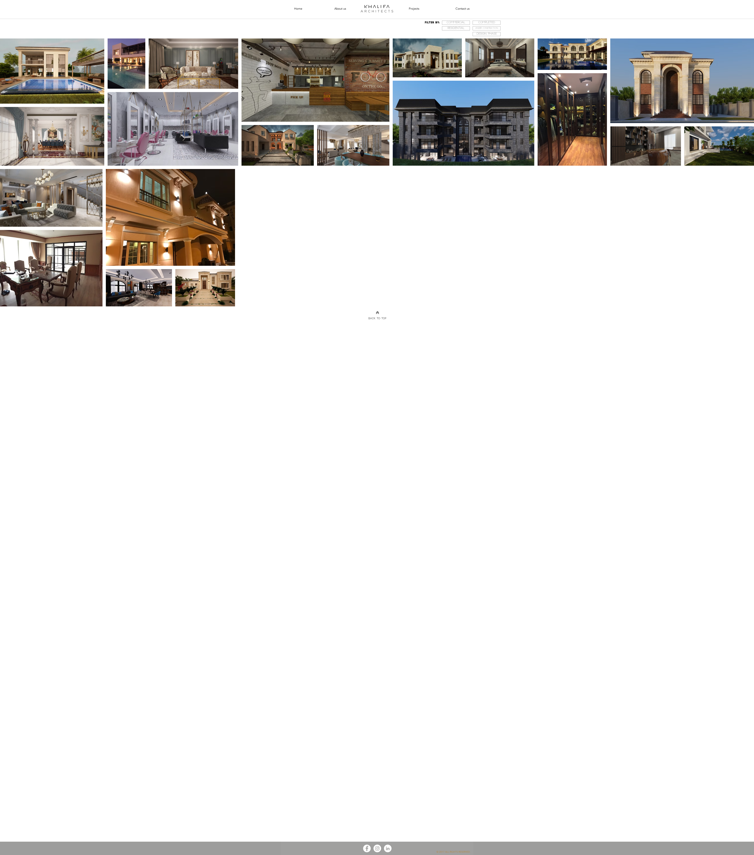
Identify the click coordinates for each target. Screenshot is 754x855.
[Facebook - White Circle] (367, 848)
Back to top (377, 318)
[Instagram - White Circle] (377, 848)
